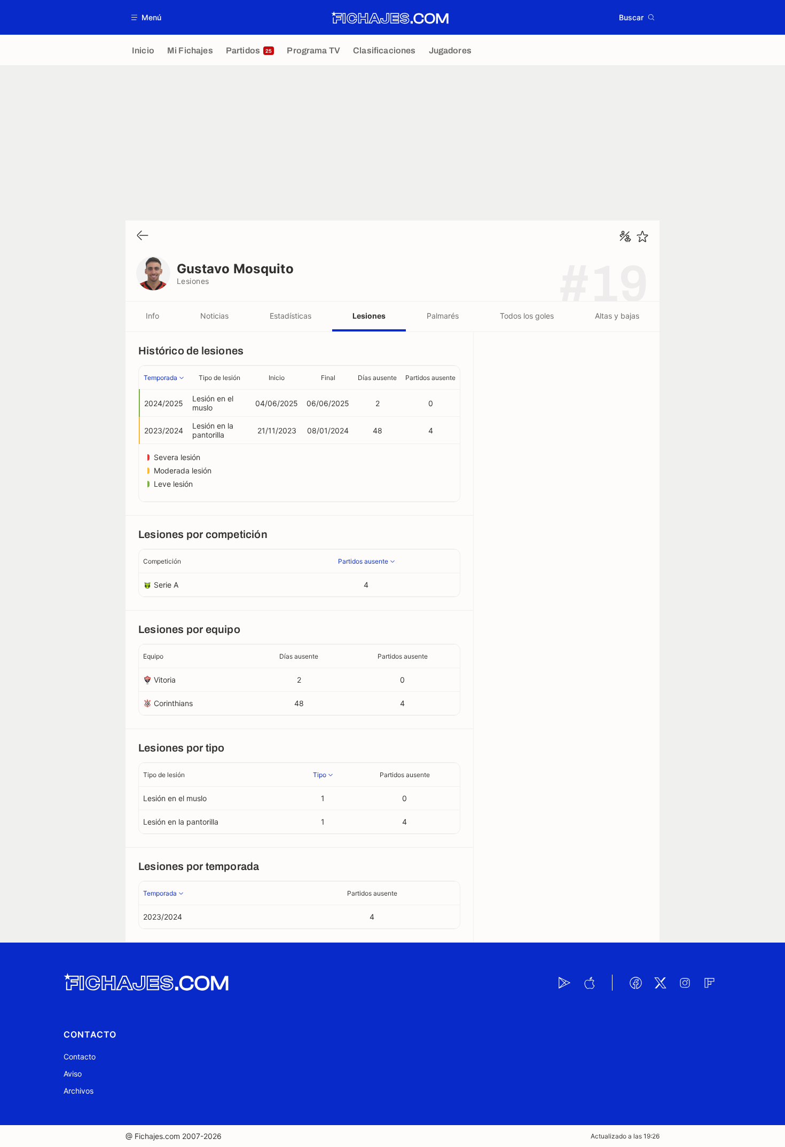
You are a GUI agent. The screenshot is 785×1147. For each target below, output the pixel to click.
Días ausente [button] (377, 378)
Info (152, 315)
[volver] (142, 236)
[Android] (564, 983)
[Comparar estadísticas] (625, 236)
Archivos (78, 1090)
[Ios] (589, 983)
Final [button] (328, 378)
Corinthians (173, 703)
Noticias (214, 315)
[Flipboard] (709, 983)
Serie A (166, 584)
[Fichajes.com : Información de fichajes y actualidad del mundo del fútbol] (390, 17)
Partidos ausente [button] (430, 378)
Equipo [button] (153, 656)
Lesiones (369, 315)
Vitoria (165, 679)
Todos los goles (527, 315)
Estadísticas (290, 315)
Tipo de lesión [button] (219, 378)
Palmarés (443, 315)
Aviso (73, 1073)
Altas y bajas (617, 315)
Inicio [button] (277, 378)
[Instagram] (685, 983)
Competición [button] (162, 561)
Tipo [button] (319, 775)
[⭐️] (642, 236)
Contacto (80, 1056)
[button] (146, 17)
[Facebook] (635, 983)
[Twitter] (660, 983)
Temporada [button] (160, 378)
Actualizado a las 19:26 (625, 1136)
